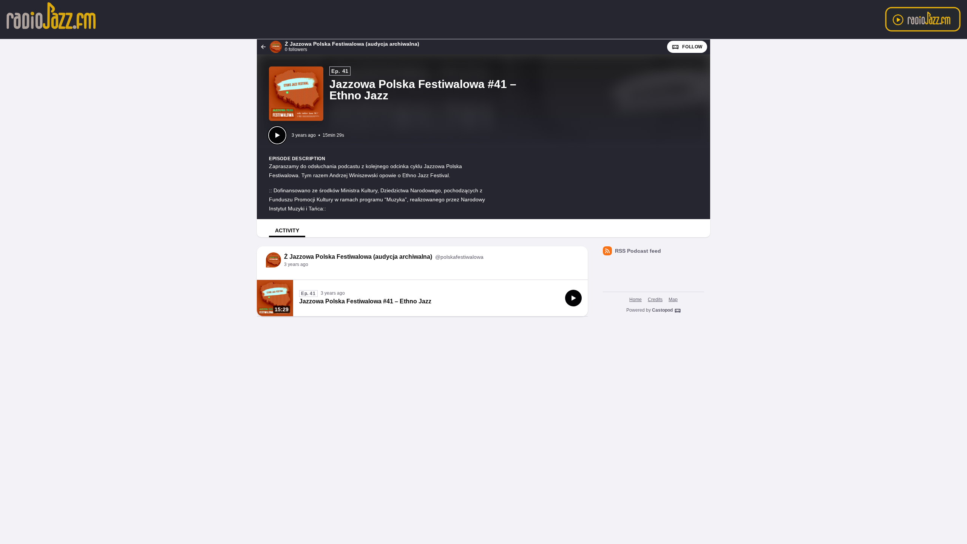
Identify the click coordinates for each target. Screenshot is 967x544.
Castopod (662, 310)
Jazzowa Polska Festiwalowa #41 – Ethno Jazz (365, 301)
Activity (287, 230)
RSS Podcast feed (638, 251)
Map (673, 299)
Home (635, 299)
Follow (692, 46)
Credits (655, 299)
